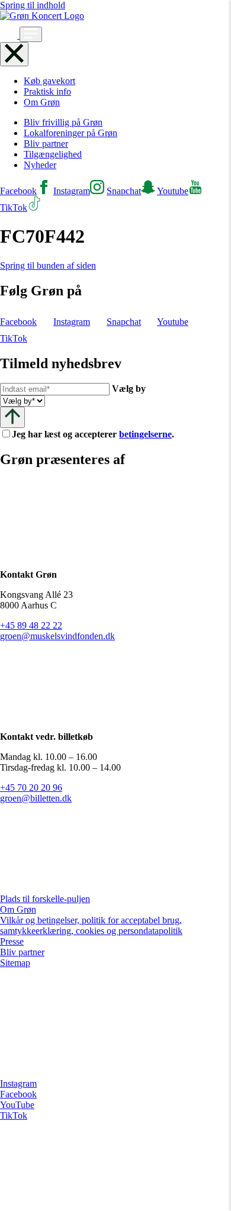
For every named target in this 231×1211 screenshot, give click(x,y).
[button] (10, 35)
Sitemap (15, 963)
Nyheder (40, 165)
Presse (12, 941)
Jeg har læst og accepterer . (102, 434)
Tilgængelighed (53, 154)
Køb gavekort (49, 81)
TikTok (13, 1115)
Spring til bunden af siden (48, 265)
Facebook (18, 1094)
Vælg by (129, 389)
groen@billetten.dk (36, 798)
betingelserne (145, 434)
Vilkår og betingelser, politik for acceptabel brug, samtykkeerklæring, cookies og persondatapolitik (91, 925)
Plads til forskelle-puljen (45, 899)
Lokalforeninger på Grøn (70, 133)
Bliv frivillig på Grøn (63, 122)
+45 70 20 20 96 (31, 787)
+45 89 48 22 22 (31, 625)
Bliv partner (46, 144)
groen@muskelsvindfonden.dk (57, 636)
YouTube (17, 1105)
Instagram (18, 1083)
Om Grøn (42, 102)
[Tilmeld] (12, 417)
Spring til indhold (32, 5)
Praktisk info (47, 91)
